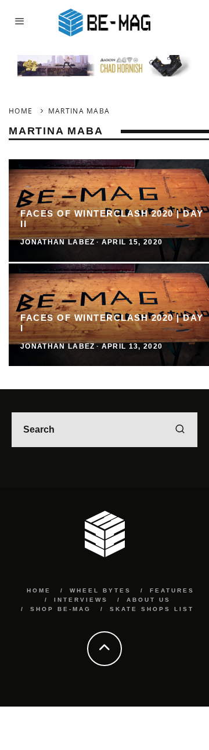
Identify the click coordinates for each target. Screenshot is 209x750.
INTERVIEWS (81, 600)
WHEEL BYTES (100, 590)
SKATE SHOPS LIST (152, 609)
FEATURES (172, 590)
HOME (39, 590)
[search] (180, 429)
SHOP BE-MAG (60, 609)
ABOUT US (149, 600)
